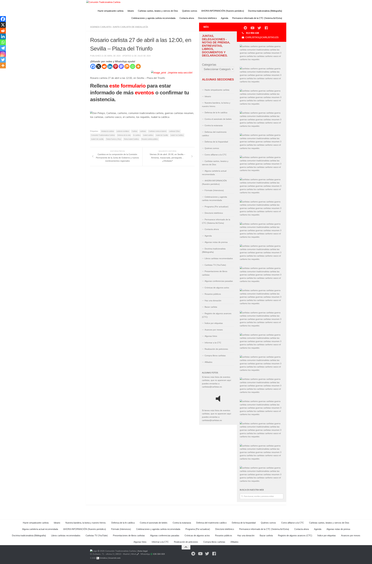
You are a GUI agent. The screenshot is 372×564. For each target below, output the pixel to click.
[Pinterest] (115, 66)
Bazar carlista (211, 307)
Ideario (130, 11)
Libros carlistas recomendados (219, 258)
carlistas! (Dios (174, 131)
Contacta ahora (186, 18)
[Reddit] (104, 66)
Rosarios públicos (213, 294)
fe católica (136, 135)
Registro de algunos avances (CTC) (216, 315)
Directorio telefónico (207, 18)
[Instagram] (3, 54)
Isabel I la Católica (177, 135)
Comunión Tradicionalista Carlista (103, 135)
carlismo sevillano (123, 131)
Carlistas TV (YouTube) (215, 265)
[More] (138, 66)
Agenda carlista (100, 27)
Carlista (134, 131)
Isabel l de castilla (97, 139)
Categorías (209, 64)
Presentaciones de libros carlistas (214, 273)
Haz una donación (213, 300)
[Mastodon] (121, 66)
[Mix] (126, 66)
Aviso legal (142, 551)
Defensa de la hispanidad (216, 142)
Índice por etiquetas (214, 323)
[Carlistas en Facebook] (266, 28)
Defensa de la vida (123, 135)
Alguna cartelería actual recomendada (214, 173)
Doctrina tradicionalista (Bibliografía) (265, 11)
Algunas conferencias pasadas (219, 281)
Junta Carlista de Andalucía (130, 27)
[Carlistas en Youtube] (252, 28)
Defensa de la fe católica (216, 112)
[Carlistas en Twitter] (259, 28)
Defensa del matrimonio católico (214, 134)
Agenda (224, 18)
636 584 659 (159, 554)
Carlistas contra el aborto (157, 131)
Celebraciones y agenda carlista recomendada (153, 18)
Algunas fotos (211, 336)
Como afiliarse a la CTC (216, 154)
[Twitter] (3, 60)
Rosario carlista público (150, 139)
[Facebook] (92, 66)
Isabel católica (148, 135)
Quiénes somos (189, 11)
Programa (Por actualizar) (216, 206)
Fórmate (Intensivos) (214, 190)
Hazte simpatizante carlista (110, 11)
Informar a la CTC (213, 342)
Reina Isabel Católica (131, 139)
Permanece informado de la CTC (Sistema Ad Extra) (257, 18)
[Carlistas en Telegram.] (245, 28)
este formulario (127, 86)
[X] (98, 66)
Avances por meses (214, 330)
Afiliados (208, 362)
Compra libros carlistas (215, 355)
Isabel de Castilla (162, 135)
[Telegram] (3, 48)
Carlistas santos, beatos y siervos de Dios (158, 11)
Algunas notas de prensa (216, 242)
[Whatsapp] (132, 66)
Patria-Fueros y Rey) (113, 139)
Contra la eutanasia (214, 125)
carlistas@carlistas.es (262, 37)
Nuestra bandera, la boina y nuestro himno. (216, 104)
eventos (144, 93)
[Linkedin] (109, 66)
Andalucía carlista (107, 131)
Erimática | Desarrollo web (109, 558)
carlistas (143, 131)
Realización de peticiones (216, 349)
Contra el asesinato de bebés (218, 119)
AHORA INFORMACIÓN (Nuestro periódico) (222, 11)
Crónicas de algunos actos (217, 287)
